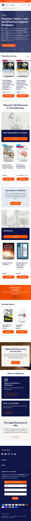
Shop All (15, 138)
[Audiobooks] (15, 219)
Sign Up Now (15, 41)
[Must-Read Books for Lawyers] (15, 121)
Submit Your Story (10, 394)
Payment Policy (4, 517)
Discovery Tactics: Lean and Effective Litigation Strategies (7, 166)
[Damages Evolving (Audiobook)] (8, 251)
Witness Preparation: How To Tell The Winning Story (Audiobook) (22, 265)
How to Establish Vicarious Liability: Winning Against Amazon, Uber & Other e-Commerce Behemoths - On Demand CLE (8, 85)
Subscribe (15, 498)
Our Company (15, 437)
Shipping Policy (16, 516)
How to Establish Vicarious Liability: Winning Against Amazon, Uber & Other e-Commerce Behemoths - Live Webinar (22, 85)
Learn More (15, 362)
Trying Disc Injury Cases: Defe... (7, 325)
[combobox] (15, 8)
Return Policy (23, 516)
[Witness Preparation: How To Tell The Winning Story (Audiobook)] (22, 251)
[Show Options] (24, 490)
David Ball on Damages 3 (19, 325)
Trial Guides (7, 513)
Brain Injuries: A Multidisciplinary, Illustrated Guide (21, 166)
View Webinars (15, 203)
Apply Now (15, 296)
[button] (25, 4)
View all (27, 56)
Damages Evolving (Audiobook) (7, 263)
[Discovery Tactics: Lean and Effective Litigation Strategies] (8, 153)
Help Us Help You (4, 516)
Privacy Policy (11, 517)
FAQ (10, 516)
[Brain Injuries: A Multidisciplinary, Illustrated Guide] (22, 153)
